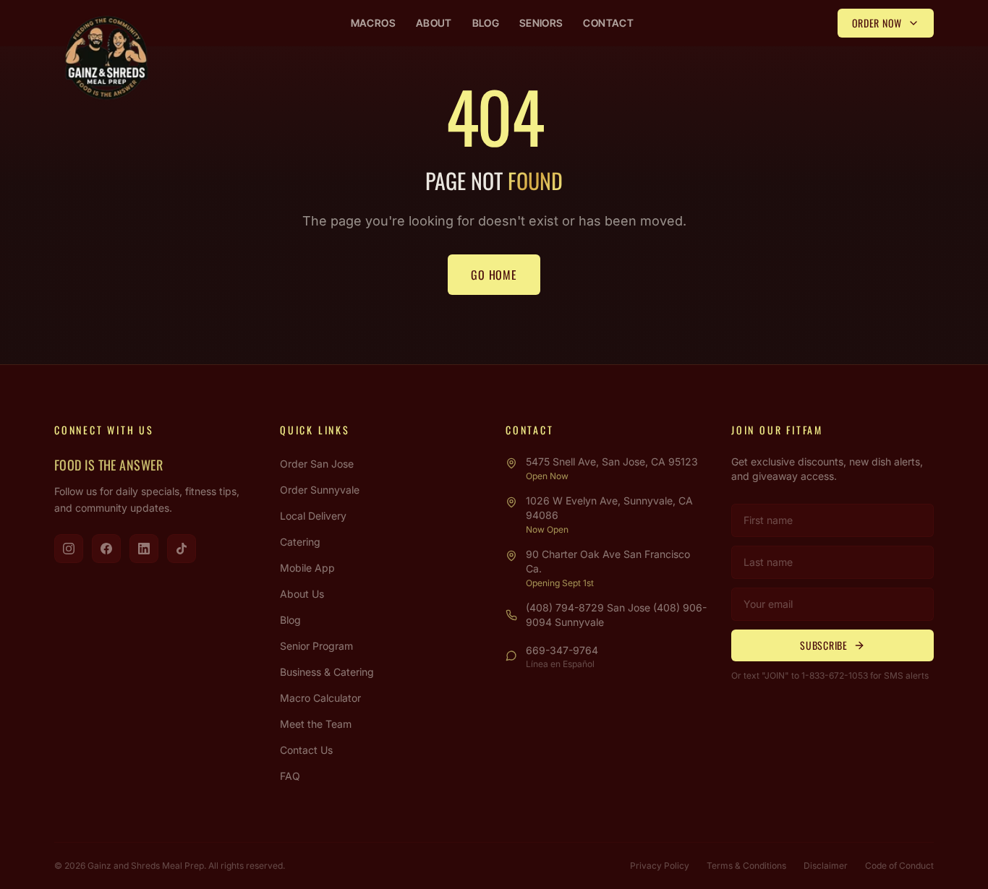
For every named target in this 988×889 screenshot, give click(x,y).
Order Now (877, 22)
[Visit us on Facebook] (106, 548)
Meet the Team (316, 724)
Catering (300, 542)
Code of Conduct (899, 865)
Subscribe (823, 645)
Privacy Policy (659, 865)
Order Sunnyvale (319, 490)
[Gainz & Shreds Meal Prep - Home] (106, 58)
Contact (608, 23)
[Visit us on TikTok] (181, 548)
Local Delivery (313, 516)
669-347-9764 (562, 650)
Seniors (541, 23)
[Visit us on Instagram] (68, 548)
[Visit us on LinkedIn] (143, 548)
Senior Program (316, 646)
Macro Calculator (320, 698)
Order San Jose (317, 464)
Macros (373, 23)
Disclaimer (826, 865)
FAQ (290, 776)
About (434, 23)
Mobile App (307, 568)
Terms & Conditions (746, 865)
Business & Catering (327, 672)
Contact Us (306, 750)
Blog (485, 23)
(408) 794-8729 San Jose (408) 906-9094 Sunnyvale (616, 614)
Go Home (494, 274)
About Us (302, 594)
